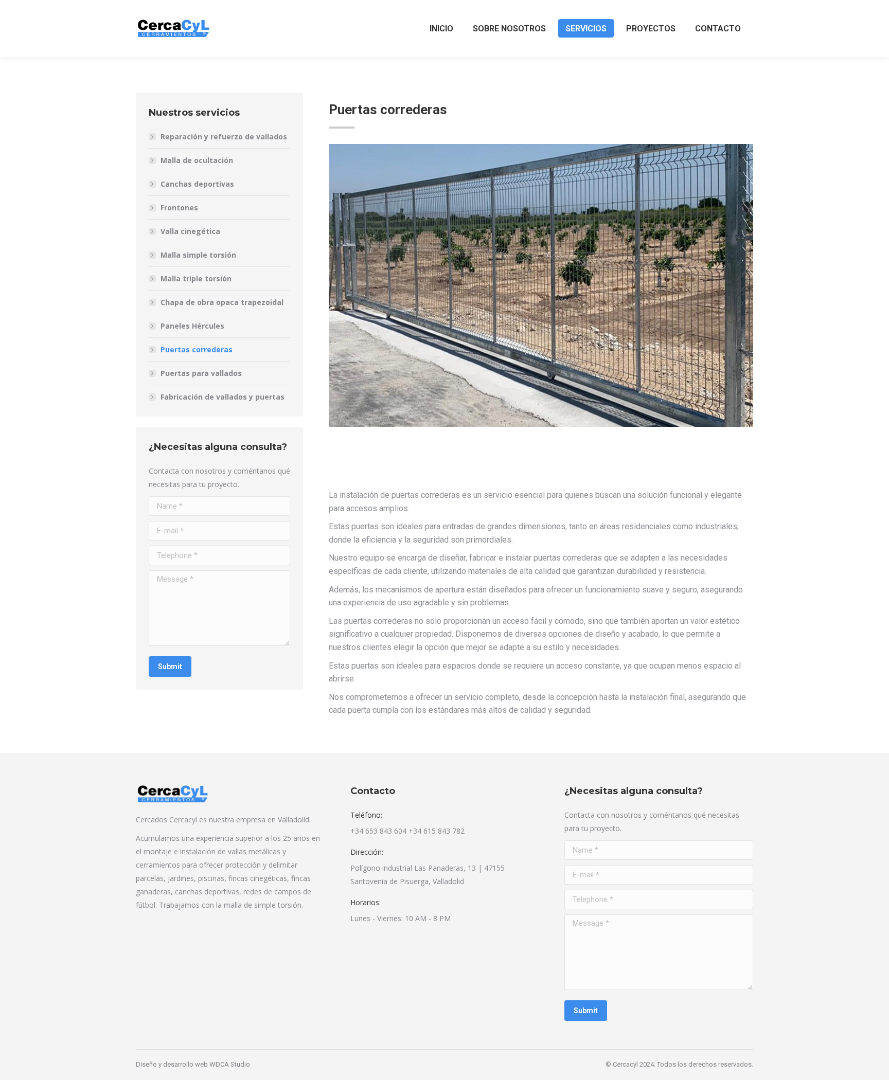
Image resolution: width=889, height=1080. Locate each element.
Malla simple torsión (198, 255)
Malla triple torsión (196, 278)
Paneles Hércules (192, 326)
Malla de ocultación (197, 160)
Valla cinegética (190, 231)
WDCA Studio (229, 1064)
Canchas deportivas (197, 184)
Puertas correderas (197, 349)
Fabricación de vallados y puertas (223, 397)
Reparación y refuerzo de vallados (224, 136)
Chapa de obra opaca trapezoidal (222, 302)
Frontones (179, 207)
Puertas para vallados (201, 373)
